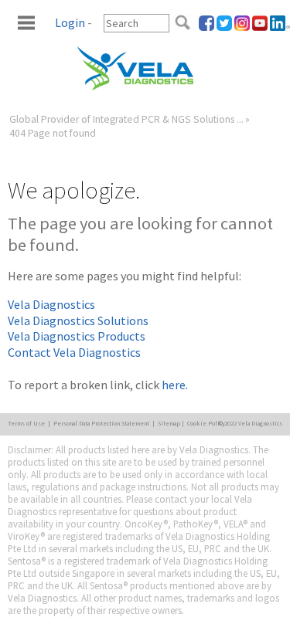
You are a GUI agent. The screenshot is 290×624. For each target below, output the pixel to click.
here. (175, 384)
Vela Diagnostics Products (76, 336)
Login (70, 22)
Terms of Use (26, 423)
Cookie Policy (206, 423)
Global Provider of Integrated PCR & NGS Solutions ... (126, 119)
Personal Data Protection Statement (101, 423)
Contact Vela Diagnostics (74, 352)
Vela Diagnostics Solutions (78, 320)
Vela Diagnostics (51, 304)
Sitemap (169, 423)
